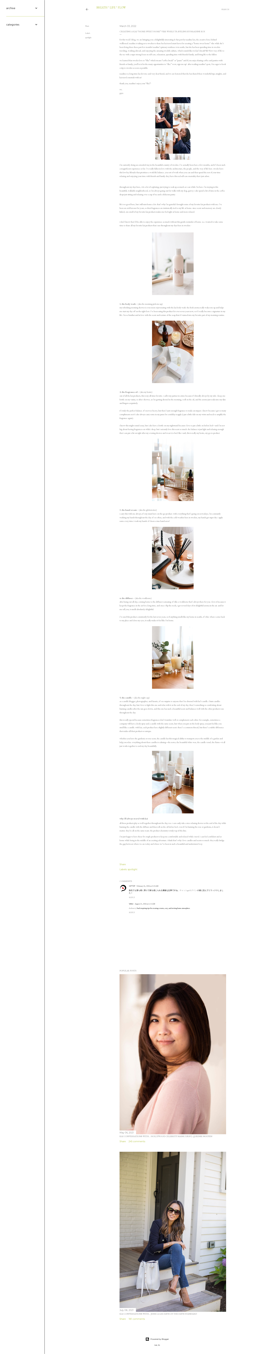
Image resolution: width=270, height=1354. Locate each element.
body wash (130, 304)
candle (128, 697)
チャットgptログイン (188, 890)
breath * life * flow (111, 7)
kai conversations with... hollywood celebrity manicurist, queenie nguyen (166, 1136)
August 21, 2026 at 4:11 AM (145, 904)
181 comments (137, 1319)
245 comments (137, 1141)
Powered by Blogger (159, 1339)
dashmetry (132, 908)
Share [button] (87, 26)
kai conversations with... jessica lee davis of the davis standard (158, 1313)
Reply (132, 897)
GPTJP (132, 886)
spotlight (88, 37)
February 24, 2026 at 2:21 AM (147, 886)
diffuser (129, 598)
